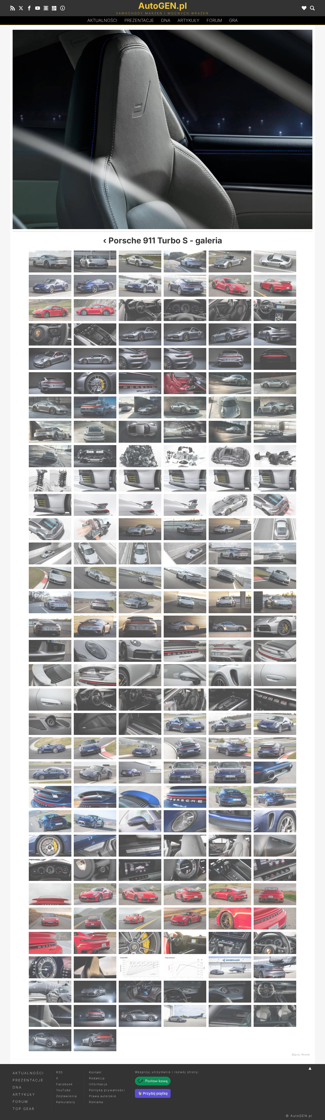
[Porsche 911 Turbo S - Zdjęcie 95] (230, 627)
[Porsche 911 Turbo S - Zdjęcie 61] (50, 505)
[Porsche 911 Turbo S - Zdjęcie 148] (185, 846)
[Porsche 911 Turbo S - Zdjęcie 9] (140, 286)
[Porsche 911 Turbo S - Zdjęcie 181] (50, 992)
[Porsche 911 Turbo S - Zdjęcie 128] (95, 772)
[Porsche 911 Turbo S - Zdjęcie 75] (140, 553)
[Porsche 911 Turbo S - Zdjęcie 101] (230, 651)
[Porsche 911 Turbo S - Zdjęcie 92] (95, 627)
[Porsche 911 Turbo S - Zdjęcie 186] (87, 129)
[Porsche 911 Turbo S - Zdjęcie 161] (230, 894)
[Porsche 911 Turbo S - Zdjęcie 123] (140, 748)
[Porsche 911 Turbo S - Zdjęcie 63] (140, 505)
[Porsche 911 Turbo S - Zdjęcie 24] (275, 334)
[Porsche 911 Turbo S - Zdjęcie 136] (185, 797)
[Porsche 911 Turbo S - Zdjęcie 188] (237, 129)
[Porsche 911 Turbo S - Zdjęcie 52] (185, 456)
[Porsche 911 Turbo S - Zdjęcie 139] (50, 821)
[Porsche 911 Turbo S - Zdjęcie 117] (140, 724)
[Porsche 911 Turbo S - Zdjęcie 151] (50, 870)
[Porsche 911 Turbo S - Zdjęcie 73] (50, 553)
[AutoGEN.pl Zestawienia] (46, 8)
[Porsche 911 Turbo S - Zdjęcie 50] (95, 456)
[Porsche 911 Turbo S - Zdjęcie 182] (95, 992)
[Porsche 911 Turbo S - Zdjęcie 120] (275, 724)
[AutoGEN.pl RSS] (12, 8)
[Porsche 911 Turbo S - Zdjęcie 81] (140, 578)
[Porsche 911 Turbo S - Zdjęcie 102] (275, 651)
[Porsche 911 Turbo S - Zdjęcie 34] (185, 383)
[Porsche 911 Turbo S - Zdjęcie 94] (185, 627)
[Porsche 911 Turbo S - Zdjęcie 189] (140, 1016)
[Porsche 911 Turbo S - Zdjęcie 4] (185, 261)
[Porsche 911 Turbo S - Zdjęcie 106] (185, 675)
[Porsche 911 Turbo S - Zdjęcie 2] (95, 261)
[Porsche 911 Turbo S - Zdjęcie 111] (140, 699)
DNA (17, 1087)
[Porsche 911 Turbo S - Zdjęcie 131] (230, 772)
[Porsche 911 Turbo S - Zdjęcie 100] (185, 651)
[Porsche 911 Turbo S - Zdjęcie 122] (95, 748)
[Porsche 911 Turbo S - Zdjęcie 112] (185, 699)
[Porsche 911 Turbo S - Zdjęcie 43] (50, 432)
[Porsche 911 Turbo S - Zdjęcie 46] (185, 432)
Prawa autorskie (102, 1096)
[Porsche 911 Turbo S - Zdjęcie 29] (230, 359)
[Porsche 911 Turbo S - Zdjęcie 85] (50, 602)
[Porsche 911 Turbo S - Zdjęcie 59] (230, 481)
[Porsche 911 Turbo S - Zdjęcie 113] (230, 699)
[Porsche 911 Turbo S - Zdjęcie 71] (230, 529)
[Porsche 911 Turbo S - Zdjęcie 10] (185, 286)
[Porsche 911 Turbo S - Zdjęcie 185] (230, 992)
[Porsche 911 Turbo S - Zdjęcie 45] (140, 432)
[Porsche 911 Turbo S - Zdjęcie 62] (95, 505)
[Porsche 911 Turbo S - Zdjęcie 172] (185, 943)
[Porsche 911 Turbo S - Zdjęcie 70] (185, 529)
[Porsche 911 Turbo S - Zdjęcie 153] (140, 870)
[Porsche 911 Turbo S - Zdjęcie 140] (95, 821)
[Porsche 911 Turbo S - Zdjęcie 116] (95, 724)
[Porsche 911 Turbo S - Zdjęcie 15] (140, 310)
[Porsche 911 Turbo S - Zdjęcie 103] (50, 675)
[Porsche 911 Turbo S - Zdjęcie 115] (50, 724)
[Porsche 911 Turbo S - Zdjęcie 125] (230, 748)
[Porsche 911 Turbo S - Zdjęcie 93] (140, 627)
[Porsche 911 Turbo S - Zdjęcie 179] (230, 967)
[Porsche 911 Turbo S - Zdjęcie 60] (275, 481)
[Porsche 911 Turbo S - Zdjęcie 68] (95, 529)
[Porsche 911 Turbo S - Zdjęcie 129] (140, 772)
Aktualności (102, 20)
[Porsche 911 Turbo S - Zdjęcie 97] (50, 651)
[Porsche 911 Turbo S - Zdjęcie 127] (50, 772)
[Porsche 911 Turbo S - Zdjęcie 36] (275, 383)
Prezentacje (139, 20)
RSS (59, 1072)
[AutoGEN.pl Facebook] (29, 8)
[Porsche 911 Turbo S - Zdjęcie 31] (50, 383)
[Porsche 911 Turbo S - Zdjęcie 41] (230, 407)
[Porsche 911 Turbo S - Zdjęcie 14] (95, 310)
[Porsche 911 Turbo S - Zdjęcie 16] (185, 310)
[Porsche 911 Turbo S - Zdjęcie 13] (50, 310)
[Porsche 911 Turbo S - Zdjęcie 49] (50, 456)
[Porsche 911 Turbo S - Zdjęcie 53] (230, 456)
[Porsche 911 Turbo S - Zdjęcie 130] (185, 772)
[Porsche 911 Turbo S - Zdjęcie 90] (275, 602)
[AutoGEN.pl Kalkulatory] (54, 8)
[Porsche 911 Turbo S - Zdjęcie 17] (230, 310)
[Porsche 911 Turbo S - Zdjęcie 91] (50, 627)
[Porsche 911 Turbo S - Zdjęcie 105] (140, 675)
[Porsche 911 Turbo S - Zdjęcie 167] (230, 918)
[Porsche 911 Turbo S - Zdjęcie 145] (50, 846)
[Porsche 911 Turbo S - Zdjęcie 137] (230, 797)
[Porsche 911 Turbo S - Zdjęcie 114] (275, 699)
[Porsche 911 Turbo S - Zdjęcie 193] (50, 1040)
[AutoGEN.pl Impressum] (62, 8)
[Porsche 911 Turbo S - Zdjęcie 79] (50, 578)
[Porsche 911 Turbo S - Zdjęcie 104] (95, 675)
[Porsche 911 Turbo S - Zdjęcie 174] (275, 943)
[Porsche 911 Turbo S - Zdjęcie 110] (95, 699)
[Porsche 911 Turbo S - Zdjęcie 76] (185, 553)
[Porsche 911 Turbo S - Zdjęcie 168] (275, 918)
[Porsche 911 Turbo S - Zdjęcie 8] (95, 286)
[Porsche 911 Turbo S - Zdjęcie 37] (50, 407)
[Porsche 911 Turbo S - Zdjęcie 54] (275, 456)
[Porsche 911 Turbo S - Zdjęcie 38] (95, 407)
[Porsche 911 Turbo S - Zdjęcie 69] (140, 529)
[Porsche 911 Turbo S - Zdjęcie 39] (140, 407)
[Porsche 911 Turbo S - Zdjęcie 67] (50, 529)
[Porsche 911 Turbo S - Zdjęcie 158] (95, 894)
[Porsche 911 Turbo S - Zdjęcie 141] (140, 821)
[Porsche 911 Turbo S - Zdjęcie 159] (140, 894)
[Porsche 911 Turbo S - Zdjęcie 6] (275, 261)
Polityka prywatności (107, 1090)
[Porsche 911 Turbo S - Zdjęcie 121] (50, 748)
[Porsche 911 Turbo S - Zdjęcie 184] (185, 992)
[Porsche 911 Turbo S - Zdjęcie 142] (185, 821)
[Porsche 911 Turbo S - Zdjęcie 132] (275, 772)
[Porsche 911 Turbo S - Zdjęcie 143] (230, 821)
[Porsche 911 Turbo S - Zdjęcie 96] (275, 627)
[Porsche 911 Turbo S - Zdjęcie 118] (185, 724)
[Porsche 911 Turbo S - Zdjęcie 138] (275, 797)
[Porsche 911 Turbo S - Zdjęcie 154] (185, 870)
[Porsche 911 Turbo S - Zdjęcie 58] (185, 481)
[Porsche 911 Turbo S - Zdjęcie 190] (185, 1016)
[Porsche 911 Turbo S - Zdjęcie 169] (50, 943)
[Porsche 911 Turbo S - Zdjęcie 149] (230, 846)
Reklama (96, 1102)
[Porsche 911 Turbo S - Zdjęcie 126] (275, 748)
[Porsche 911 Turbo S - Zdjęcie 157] (50, 894)
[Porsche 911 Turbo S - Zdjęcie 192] (275, 1016)
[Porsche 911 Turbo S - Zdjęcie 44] (95, 432)
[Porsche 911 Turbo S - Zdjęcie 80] (95, 578)
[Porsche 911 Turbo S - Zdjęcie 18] (275, 310)
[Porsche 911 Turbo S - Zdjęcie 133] (50, 797)
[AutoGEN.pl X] (21, 8)
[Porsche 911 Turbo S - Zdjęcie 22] (185, 334)
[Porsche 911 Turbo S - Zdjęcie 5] (230, 261)
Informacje (98, 1084)
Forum (214, 20)
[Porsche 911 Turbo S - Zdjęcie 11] (230, 286)
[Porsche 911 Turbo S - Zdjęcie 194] (95, 1040)
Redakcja (97, 1078)
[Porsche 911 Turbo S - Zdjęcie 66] (275, 505)
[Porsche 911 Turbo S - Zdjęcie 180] (275, 967)
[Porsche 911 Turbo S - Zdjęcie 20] (95, 334)
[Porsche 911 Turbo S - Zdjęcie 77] (230, 553)
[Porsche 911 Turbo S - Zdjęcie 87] (140, 602)
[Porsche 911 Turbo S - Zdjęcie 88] (185, 602)
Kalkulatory (65, 1102)
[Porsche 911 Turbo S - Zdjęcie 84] (275, 578)
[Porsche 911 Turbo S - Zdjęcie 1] (50, 261)
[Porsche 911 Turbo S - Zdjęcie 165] (140, 918)
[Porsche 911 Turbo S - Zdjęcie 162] (275, 894)
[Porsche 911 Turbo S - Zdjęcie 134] (95, 797)
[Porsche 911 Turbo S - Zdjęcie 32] (95, 383)
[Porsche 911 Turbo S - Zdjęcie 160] (185, 894)
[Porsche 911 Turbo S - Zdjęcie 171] (140, 943)
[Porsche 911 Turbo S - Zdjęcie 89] (230, 602)
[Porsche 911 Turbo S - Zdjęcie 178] (185, 967)
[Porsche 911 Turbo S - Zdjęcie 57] (140, 481)
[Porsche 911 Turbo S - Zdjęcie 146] (95, 846)
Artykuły (188, 20)
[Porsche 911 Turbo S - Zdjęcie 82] (185, 578)
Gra (233, 20)
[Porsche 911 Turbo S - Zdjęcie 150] (275, 846)
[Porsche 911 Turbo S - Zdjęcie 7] (50, 286)
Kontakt (95, 1072)
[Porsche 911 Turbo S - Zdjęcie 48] (275, 432)
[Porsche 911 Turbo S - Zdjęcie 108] (275, 675)
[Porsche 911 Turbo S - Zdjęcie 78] (275, 553)
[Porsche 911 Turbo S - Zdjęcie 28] (185, 359)
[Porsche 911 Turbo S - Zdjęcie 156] (275, 870)
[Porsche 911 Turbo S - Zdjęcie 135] (140, 797)
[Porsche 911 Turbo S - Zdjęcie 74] (95, 553)
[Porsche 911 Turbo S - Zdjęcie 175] (50, 967)
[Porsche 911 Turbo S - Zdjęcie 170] (95, 943)
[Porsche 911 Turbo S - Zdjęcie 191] (230, 1016)
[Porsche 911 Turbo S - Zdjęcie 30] (275, 359)
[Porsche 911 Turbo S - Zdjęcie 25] (50, 359)
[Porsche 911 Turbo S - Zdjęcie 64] (185, 505)
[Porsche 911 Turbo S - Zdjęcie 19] (50, 334)
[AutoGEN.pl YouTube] (37, 8)
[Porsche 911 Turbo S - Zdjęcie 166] (185, 918)
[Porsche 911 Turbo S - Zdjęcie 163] (50, 918)
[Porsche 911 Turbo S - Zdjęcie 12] (275, 286)
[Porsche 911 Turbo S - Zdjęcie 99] (140, 651)
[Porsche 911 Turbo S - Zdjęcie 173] (230, 943)
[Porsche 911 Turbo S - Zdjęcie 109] (50, 699)
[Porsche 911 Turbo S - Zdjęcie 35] (230, 383)
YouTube (63, 1090)
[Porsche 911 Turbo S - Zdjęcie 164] (95, 918)
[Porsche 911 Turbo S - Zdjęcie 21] (140, 334)
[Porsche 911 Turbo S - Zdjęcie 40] (185, 407)
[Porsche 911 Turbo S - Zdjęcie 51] (140, 456)
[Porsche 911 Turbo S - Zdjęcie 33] (140, 383)
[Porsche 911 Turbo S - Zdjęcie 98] (95, 651)
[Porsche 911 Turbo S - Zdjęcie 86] (95, 602)
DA (165, 20)
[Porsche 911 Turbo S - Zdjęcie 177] (140, 967)
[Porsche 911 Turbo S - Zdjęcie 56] (95, 481)
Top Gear (24, 1109)
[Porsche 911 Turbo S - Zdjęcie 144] (275, 821)
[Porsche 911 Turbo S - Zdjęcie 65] (230, 505)
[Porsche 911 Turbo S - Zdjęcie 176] (95, 967)
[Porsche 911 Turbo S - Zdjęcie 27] (140, 359)
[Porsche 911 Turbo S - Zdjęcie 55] (50, 481)
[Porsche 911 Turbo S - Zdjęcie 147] (140, 846)
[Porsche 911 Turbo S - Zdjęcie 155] (230, 870)
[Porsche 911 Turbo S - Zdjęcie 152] (95, 870)
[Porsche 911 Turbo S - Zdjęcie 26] (95, 359)
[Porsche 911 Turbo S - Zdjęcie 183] (140, 992)
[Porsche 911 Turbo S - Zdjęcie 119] (230, 724)
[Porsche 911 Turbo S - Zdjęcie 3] (140, 261)
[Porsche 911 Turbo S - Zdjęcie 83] (230, 578)
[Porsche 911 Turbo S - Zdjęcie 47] (230, 432)
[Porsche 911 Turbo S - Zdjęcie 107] (230, 675)
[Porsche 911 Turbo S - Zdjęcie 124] (185, 748)
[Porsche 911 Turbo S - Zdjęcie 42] (275, 407)
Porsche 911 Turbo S (148, 240)
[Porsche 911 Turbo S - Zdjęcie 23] (230, 334)
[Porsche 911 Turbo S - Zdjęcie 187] (50, 1016)
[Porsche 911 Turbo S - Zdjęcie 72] (275, 529)
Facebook (64, 1084)
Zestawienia (66, 1096)
